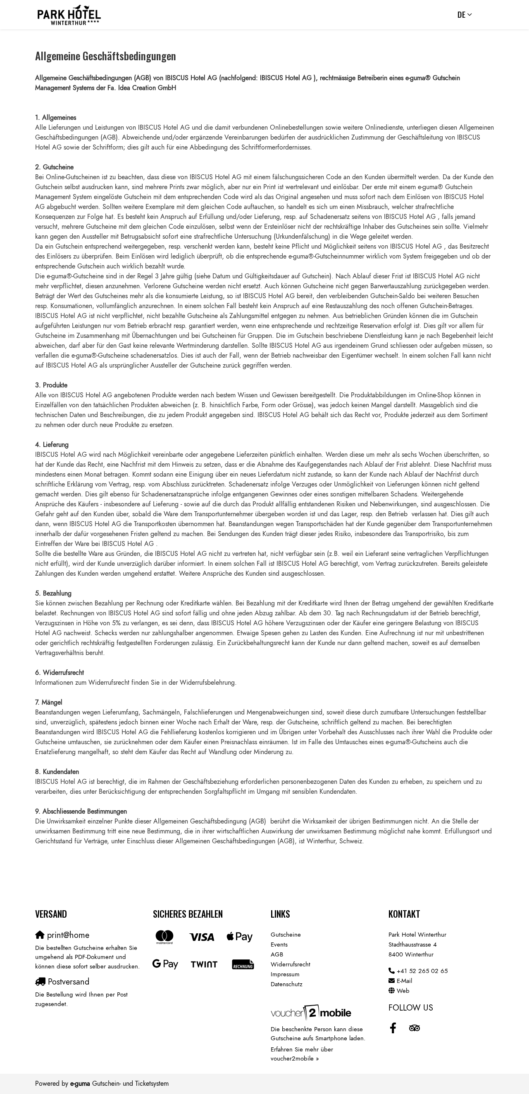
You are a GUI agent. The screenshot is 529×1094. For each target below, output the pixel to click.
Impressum (285, 974)
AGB (277, 954)
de (461, 14)
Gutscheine (286, 934)
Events (279, 944)
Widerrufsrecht (290, 964)
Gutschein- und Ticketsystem (119, 1083)
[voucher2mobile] (312, 1012)
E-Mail (404, 981)
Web (403, 991)
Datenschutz (287, 984)
